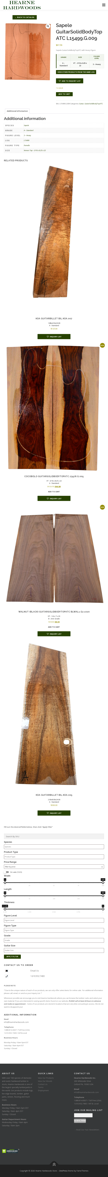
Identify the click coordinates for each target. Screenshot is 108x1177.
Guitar (81, 104)
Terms (40, 1087)
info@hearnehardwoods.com (16, 1022)
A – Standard (28, 130)
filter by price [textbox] (10, 867)
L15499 (26, 140)
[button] (48, 26)
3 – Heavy (27, 135)
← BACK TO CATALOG (24, 17)
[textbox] (55, 846)
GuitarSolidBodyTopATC (94, 104)
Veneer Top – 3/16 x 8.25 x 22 (35, 150)
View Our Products (46, 1078)
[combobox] (54, 866)
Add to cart (64, 94)
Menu (103, 5)
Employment (43, 1090)
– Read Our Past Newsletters (86, 1129)
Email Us (34, 970)
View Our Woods (45, 1081)
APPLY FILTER (12, 956)
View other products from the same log (76, 72)
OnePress (63, 1170)
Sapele (26, 125)
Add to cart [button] (54, 492)
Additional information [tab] (17, 111)
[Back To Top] (54, 1164)
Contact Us (42, 1084)
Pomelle (27, 145)
